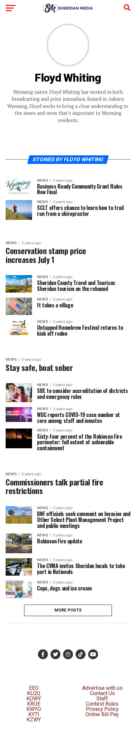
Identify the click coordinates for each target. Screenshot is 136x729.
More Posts (68, 610)
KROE (33, 704)
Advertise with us (102, 688)
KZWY (34, 719)
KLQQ (33, 693)
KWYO (33, 709)
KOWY (33, 698)
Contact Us (102, 693)
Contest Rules (102, 704)
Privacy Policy (102, 709)
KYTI (33, 714)
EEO (34, 688)
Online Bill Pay (102, 714)
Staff (102, 698)
